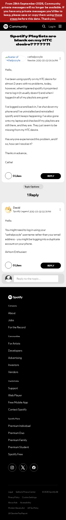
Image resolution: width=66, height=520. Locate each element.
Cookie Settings (29, 497)
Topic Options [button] (32, 186)
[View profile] (15, 58)
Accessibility (25, 502)
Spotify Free (15, 454)
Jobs (11, 320)
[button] (60, 58)
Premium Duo (16, 433)
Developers (15, 350)
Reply (50, 176)
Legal (10, 492)
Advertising (15, 358)
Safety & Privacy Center (26, 492)
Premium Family (17, 440)
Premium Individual (19, 426)
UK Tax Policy (32, 508)
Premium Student (18, 447)
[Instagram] (12, 467)
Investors (13, 365)
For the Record (16, 327)
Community (18, 26)
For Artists (14, 343)
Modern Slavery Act (16, 508)
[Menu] (60, 26)
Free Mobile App (18, 402)
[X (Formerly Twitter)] (23, 467)
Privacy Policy (13, 497)
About (12, 313)
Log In (52, 26)
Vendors (13, 372)
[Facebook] (34, 467)
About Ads (12, 502)
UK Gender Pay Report (17, 513)
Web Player (15, 395)
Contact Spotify (17, 409)
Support (13, 388)
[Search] (44, 27)
